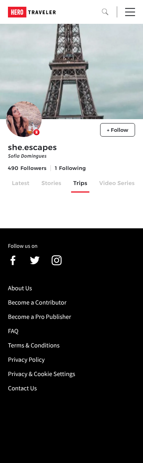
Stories (51, 183)
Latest (20, 183)
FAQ (13, 331)
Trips (80, 183)
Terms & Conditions (34, 345)
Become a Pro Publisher (39, 317)
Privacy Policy (26, 360)
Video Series (117, 183)
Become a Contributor (37, 303)
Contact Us (22, 388)
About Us (20, 288)
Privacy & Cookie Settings (41, 374)
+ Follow (117, 130)
